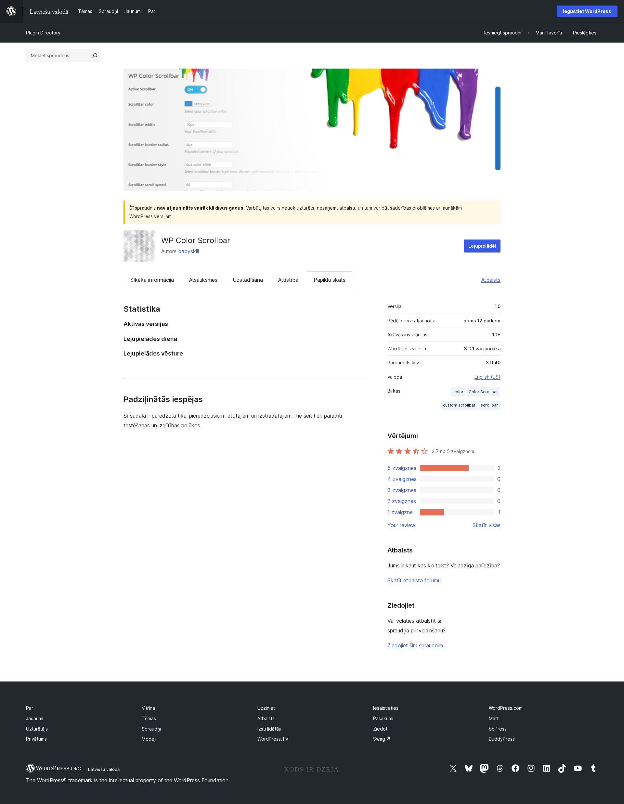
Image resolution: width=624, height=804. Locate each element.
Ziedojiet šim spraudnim (415, 645)
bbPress (498, 729)
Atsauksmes (203, 280)
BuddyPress (502, 739)
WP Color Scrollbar (195, 240)
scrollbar (489, 405)
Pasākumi (383, 718)
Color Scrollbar (483, 391)
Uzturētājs (37, 729)
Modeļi (149, 739)
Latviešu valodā (104, 769)
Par (29, 708)
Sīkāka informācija (152, 280)
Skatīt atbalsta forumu (414, 580)
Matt (494, 718)
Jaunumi (34, 718)
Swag (382, 739)
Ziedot (380, 729)
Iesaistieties (385, 708)
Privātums (36, 739)
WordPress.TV (272, 739)
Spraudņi (151, 729)
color (458, 391)
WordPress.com (506, 708)
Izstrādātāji (269, 729)
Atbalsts (490, 280)
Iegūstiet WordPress (587, 11)
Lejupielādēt (482, 246)
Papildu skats (329, 280)
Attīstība (288, 280)
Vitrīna (148, 708)
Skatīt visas (486, 525)
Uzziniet (266, 708)
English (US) (487, 377)
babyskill (188, 251)
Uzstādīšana (248, 280)
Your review (401, 525)
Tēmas (149, 718)
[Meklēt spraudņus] (94, 55)
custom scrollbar (459, 405)
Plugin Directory (43, 32)
